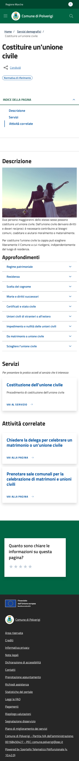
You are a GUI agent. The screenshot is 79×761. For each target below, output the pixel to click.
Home (8, 31)
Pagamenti (12, 706)
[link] (21, 404)
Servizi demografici (29, 31)
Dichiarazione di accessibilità (23, 662)
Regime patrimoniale (20, 266)
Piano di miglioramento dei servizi (26, 728)
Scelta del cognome (19, 286)
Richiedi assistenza (17, 684)
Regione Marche (14, 4)
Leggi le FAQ (13, 699)
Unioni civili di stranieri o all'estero (29, 316)
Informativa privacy (17, 647)
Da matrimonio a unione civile (25, 336)
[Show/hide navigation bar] (5, 15)
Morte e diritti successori (23, 296)
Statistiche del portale (19, 692)
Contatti (10, 669)
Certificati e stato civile (21, 306)
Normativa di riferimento (17, 77)
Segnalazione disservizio (20, 721)
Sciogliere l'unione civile (22, 346)
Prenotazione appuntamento (23, 677)
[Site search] (71, 16)
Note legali (12, 655)
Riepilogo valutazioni (18, 714)
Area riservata (14, 633)
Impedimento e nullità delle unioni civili (31, 326)
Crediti (9, 640)
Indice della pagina (17, 99)
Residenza (13, 276)
